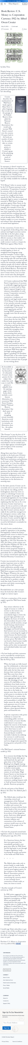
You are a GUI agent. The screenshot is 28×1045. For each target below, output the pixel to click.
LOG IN (24, 3)
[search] (5, 4)
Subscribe (18, 1)
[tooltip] (23, 29)
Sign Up (6, 1028)
